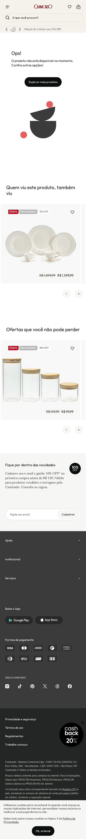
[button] (66, 294)
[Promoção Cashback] (71, 735)
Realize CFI (68, 789)
